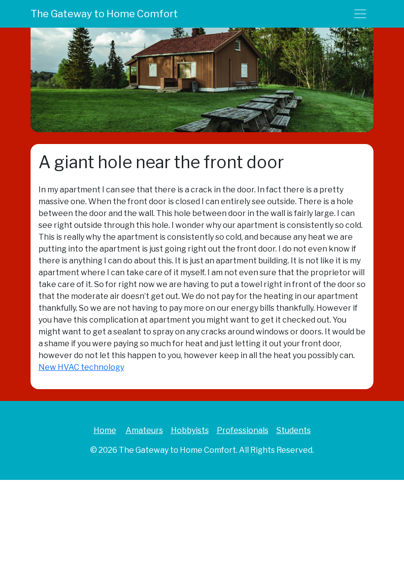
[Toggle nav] (360, 13)
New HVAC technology (81, 367)
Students (293, 430)
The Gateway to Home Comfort (104, 14)
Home (105, 430)
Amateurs (144, 430)
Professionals (243, 430)
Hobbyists (190, 430)
